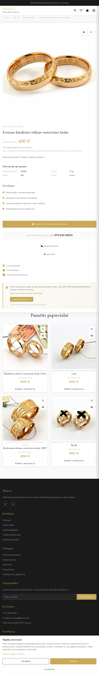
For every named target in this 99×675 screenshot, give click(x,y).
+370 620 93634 (63, 235)
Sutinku (73, 661)
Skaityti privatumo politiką (13, 654)
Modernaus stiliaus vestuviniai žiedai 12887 (25, 448)
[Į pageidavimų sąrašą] (91, 32)
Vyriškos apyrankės (11, 540)
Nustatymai (49, 669)
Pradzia (7, 17)
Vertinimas (7, 565)
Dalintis (51, 254)
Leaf (74, 373)
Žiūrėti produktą (25, 389)
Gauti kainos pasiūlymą (51, 224)
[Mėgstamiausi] (81, 10)
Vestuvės (16, 17)
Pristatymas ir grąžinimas (14, 574)
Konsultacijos (8, 569)
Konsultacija (51, 246)
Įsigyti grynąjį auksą (20, 299)
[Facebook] (5, 504)
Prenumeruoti (86, 597)
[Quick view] (43, 335)
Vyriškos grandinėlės (11, 535)
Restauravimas (9, 560)
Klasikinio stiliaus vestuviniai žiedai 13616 (25, 373)
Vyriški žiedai (8, 525)
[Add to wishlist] (43, 329)
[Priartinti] (84, 32)
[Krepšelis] (87, 10)
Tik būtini (25, 661)
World (74, 445)
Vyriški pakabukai (10, 530)
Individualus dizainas (12, 555)
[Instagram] (12, 504)
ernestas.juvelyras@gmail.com (16, 618)
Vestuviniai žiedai (29, 17)
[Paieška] (75, 10)
